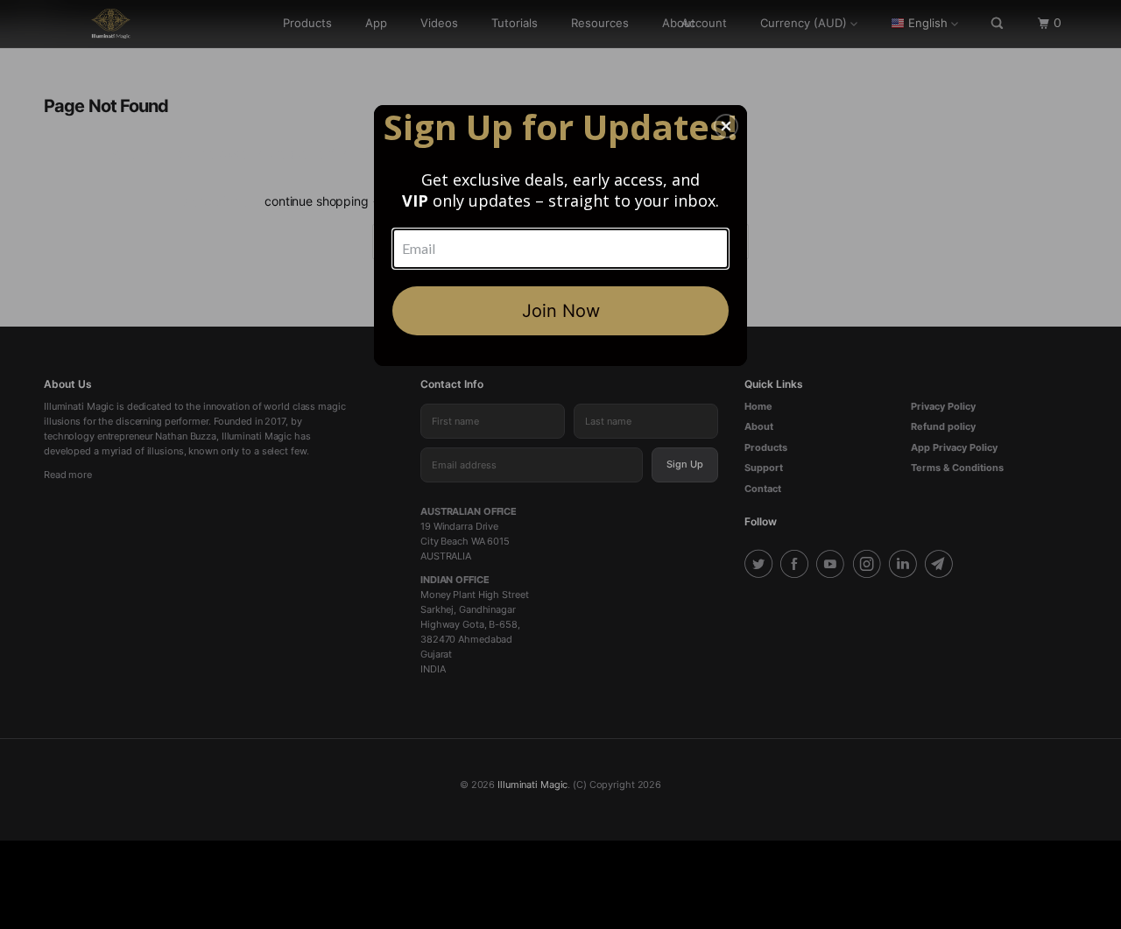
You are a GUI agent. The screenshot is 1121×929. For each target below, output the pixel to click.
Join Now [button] (561, 310)
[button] (726, 126)
